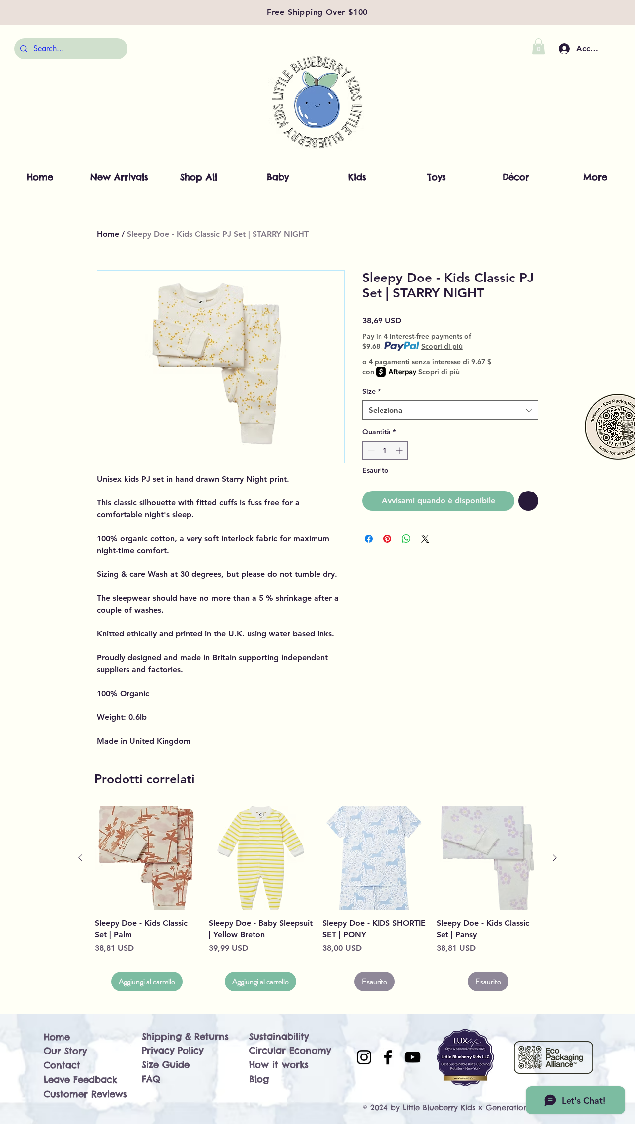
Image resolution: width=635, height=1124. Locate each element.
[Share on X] (425, 539)
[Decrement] (370, 450)
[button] (538, 46)
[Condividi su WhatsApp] (406, 539)
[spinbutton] (385, 450)
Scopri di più (442, 346)
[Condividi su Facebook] (369, 539)
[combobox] (450, 410)
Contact (62, 1065)
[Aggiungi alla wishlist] (528, 501)
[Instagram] (364, 1057)
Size (371, 391)
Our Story (65, 1050)
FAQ (151, 1079)
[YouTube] (412, 1057)
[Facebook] (388, 1057)
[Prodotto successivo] (555, 858)
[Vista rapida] (147, 858)
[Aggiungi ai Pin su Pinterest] (387, 539)
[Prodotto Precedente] (80, 858)
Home (108, 234)
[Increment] (400, 450)
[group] (317, 899)
